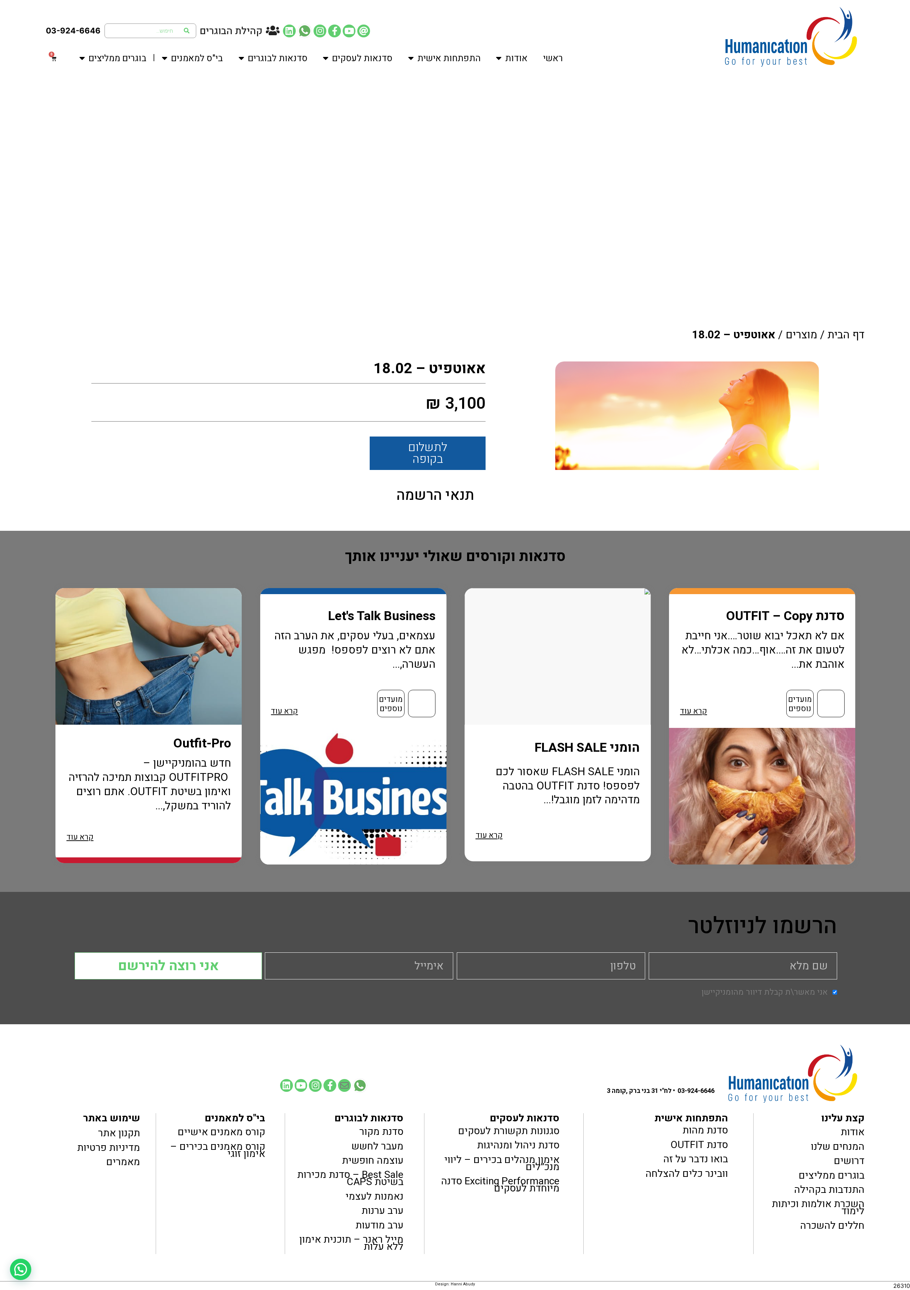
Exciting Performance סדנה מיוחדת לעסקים (500, 1184)
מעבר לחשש (377, 1146)
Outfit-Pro (202, 743)
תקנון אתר (119, 1133)
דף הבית (846, 335)
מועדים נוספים (800, 704)
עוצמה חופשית (372, 1160)
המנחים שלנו (837, 1146)
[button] (20, 1269)
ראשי (553, 58)
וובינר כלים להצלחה (687, 1174)
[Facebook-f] (334, 31)
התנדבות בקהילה (829, 1190)
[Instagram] (320, 31)
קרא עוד (693, 711)
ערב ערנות (382, 1211)
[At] (363, 31)
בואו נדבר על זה (695, 1159)
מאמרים (123, 1162)
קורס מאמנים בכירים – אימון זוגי (217, 1150)
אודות (516, 58)
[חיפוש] (187, 31)
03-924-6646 (73, 30)
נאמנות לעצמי (374, 1196)
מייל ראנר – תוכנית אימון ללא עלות (351, 1243)
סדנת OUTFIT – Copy (785, 616)
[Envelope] (344, 1085)
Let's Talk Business (381, 616)
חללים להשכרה (832, 1225)
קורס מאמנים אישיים (221, 1132)
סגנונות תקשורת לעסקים (509, 1131)
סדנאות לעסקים (362, 58)
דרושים (849, 1161)
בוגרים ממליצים (117, 58)
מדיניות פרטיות (108, 1147)
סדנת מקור (381, 1132)
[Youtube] (349, 31)
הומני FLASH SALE (587, 747)
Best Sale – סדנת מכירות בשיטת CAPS (350, 1178)
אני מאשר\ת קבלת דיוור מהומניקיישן (765, 992)
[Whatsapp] (305, 30)
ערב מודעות (379, 1225)
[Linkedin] (289, 31)
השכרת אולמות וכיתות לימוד (818, 1207)
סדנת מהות (705, 1130)
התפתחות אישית (449, 58)
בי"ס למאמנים (197, 58)
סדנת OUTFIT (699, 1145)
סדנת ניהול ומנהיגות (518, 1145)
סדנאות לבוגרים (277, 58)
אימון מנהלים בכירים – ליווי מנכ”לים (502, 1163)
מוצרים (801, 335)
